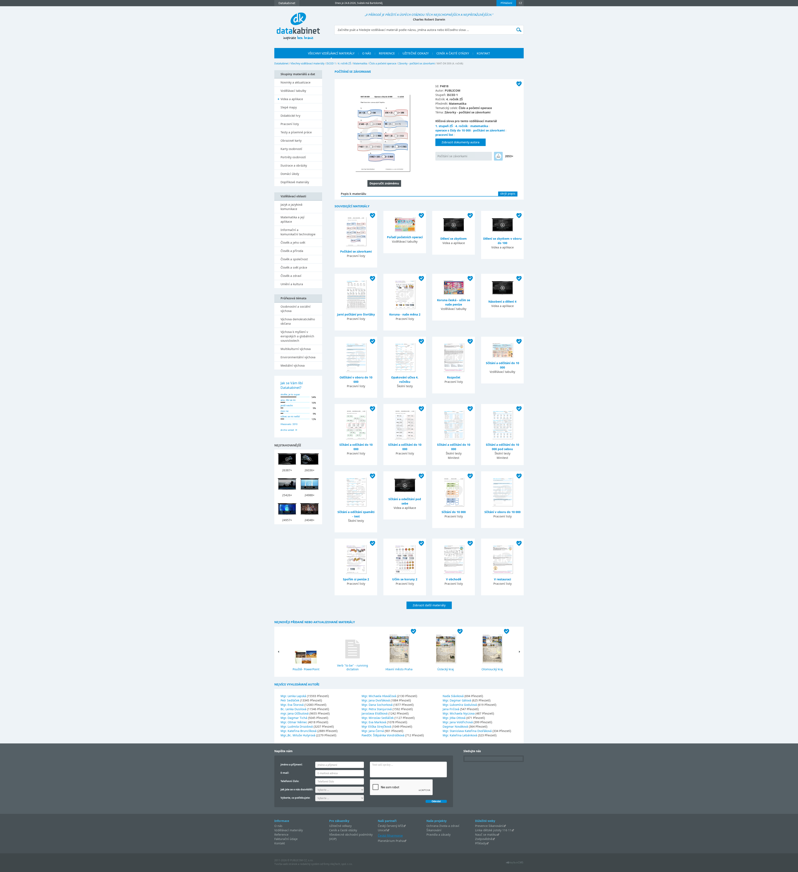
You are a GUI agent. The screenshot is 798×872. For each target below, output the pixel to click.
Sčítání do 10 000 (454, 512)
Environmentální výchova (298, 357)
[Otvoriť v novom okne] (515, 863)
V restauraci (502, 579)
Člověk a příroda (292, 251)
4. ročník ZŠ (344, 63)
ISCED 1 (331, 63)
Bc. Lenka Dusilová (294, 709)
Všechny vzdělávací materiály (307, 63)
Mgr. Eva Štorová (292, 705)
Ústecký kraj (445, 669)
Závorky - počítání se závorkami (416, 63)
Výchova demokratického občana (298, 321)
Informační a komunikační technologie (298, 232)
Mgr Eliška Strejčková (377, 726)
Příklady (480, 843)
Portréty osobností (293, 157)
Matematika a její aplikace (292, 219)
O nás (278, 826)
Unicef (382, 830)
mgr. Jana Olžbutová (295, 713)
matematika (479, 126)
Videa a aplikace (292, 99)
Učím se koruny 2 (404, 579)
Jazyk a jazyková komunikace (291, 207)
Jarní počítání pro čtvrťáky (356, 314)
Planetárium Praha (391, 841)
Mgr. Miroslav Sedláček (378, 718)
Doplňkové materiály (295, 182)
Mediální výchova (293, 365)
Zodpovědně (483, 839)
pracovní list (444, 135)
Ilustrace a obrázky (294, 165)
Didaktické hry (290, 116)
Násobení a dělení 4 (502, 301)
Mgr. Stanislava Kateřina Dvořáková (468, 731)
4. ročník (461, 126)
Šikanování (433, 830)
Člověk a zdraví (291, 276)
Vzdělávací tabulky (293, 91)
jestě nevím (287, 405)
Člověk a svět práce (294, 267)
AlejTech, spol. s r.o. (341, 864)
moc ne (284, 411)
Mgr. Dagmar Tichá (294, 718)
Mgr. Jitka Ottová (454, 718)
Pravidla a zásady (438, 834)
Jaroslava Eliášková (375, 713)
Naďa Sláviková (453, 696)
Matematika (360, 63)
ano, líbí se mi (288, 400)
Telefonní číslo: (290, 781)
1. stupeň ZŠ (444, 126)
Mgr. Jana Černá (373, 731)
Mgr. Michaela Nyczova (459, 713)
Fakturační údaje (286, 839)
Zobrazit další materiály (429, 605)
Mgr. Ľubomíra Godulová (460, 705)
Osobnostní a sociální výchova (295, 309)
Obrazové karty (291, 140)
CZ (520, 3)
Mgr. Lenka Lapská (294, 696)
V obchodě (453, 579)
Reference (281, 834)
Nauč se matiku (486, 834)
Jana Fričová (451, 709)
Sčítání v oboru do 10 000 (502, 512)
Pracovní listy (290, 124)
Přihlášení (506, 3)
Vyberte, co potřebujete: (295, 798)
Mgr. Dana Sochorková (377, 705)
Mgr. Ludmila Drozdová (297, 726)
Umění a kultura (292, 284)
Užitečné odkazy (340, 826)
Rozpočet (453, 377)
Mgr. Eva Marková (374, 722)
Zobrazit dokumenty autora (460, 142)
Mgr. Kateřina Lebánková (460, 735)
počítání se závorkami (489, 130)
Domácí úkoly (290, 174)
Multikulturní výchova (296, 349)
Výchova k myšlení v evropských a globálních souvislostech (297, 336)
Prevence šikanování (489, 826)
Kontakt (279, 843)
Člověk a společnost (294, 259)
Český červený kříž (390, 826)
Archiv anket (287, 429)
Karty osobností (291, 149)
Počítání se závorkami (452, 156)
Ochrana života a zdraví (442, 826)
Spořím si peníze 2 (356, 579)
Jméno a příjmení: (292, 764)
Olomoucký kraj (492, 669)
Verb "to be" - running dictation (352, 667)
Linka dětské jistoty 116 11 (493, 830)
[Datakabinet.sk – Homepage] (298, 24)
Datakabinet (281, 63)
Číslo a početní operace (382, 63)
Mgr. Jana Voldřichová (458, 722)
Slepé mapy (289, 107)
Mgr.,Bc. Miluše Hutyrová (298, 735)
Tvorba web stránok (285, 864)
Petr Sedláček (290, 700)
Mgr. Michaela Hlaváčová (379, 696)
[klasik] (498, 156)
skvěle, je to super (290, 394)
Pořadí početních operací (405, 237)
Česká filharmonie (390, 836)
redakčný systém (309, 864)
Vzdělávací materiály (288, 830)
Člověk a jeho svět (293, 242)
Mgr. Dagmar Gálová (457, 700)
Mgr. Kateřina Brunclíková (299, 731)
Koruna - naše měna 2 (404, 314)
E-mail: (285, 773)
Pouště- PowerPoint (306, 669)
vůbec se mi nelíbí (290, 416)
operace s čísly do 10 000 (453, 130)
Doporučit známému (384, 183)
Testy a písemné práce (296, 132)
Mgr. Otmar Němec (294, 722)
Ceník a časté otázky (343, 830)
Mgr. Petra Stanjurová (377, 709)
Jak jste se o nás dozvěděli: (297, 789)
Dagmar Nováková (456, 726)
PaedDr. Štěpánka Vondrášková (383, 735)
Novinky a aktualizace (295, 82)
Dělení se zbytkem (453, 239)
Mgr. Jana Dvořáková (376, 700)
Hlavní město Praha (399, 669)
